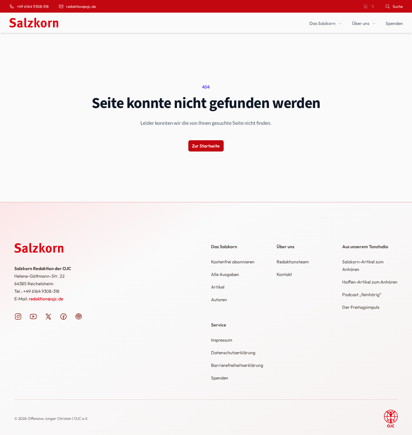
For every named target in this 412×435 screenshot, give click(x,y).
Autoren (219, 299)
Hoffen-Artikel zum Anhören (369, 282)
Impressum (221, 340)
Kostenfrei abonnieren (232, 261)
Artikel (217, 287)
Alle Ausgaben (225, 274)
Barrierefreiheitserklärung (237, 365)
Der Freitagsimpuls (360, 307)
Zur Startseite (206, 146)
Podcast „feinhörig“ (361, 294)
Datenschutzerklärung (233, 352)
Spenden (219, 378)
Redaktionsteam (293, 261)
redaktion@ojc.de (46, 298)
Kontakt (284, 274)
